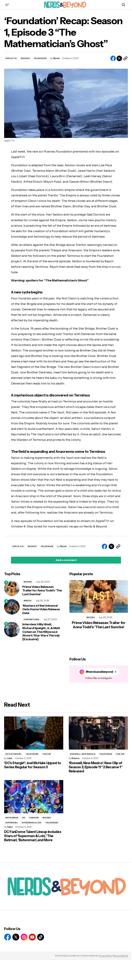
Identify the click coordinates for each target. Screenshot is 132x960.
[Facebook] (7, 937)
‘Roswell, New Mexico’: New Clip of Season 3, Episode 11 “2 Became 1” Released (95, 767)
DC (23, 818)
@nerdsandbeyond (99, 672)
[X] (15, 937)
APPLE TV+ (11, 58)
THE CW (46, 754)
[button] (7, 4)
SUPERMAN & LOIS (31, 823)
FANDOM (33, 818)
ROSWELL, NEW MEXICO (82, 754)
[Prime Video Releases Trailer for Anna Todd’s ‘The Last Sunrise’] (12, 588)
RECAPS (25, 58)
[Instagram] (24, 937)
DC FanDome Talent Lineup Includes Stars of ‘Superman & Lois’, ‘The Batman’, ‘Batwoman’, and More (32, 836)
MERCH (27, 600)
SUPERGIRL (12, 823)
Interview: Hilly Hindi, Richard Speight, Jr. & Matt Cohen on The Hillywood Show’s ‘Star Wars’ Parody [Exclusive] (41, 632)
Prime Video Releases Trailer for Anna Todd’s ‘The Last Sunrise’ (42, 590)
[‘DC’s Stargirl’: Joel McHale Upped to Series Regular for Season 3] (33, 733)
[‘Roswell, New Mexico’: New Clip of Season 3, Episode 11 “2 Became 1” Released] (98, 733)
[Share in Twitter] (119, 58)
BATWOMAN (12, 818)
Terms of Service (120, 955)
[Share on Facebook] (113, 58)
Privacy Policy (105, 955)
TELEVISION (40, 58)
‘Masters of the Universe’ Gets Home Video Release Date (41, 609)
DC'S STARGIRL (14, 754)
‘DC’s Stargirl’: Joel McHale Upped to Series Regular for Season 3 (32, 765)
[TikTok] (40, 937)
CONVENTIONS (31, 619)
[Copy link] (125, 58)
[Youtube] (32, 937)
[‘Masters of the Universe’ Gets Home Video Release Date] (12, 607)
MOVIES (28, 582)
